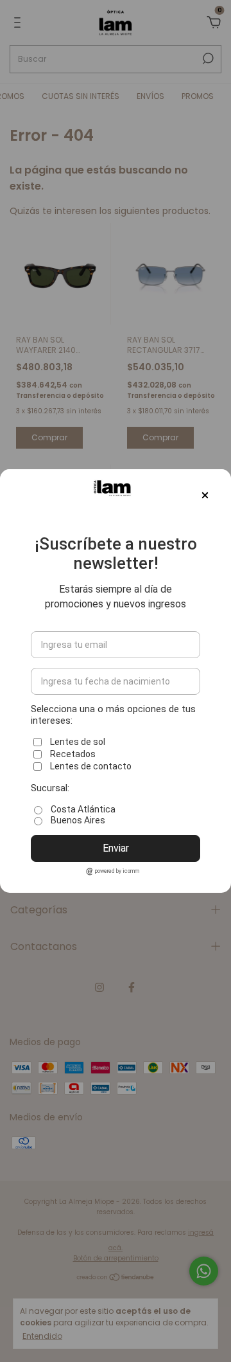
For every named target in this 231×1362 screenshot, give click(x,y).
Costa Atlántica (83, 809)
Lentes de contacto (91, 766)
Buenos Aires (78, 820)
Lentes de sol (77, 742)
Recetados (73, 754)
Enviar (116, 848)
